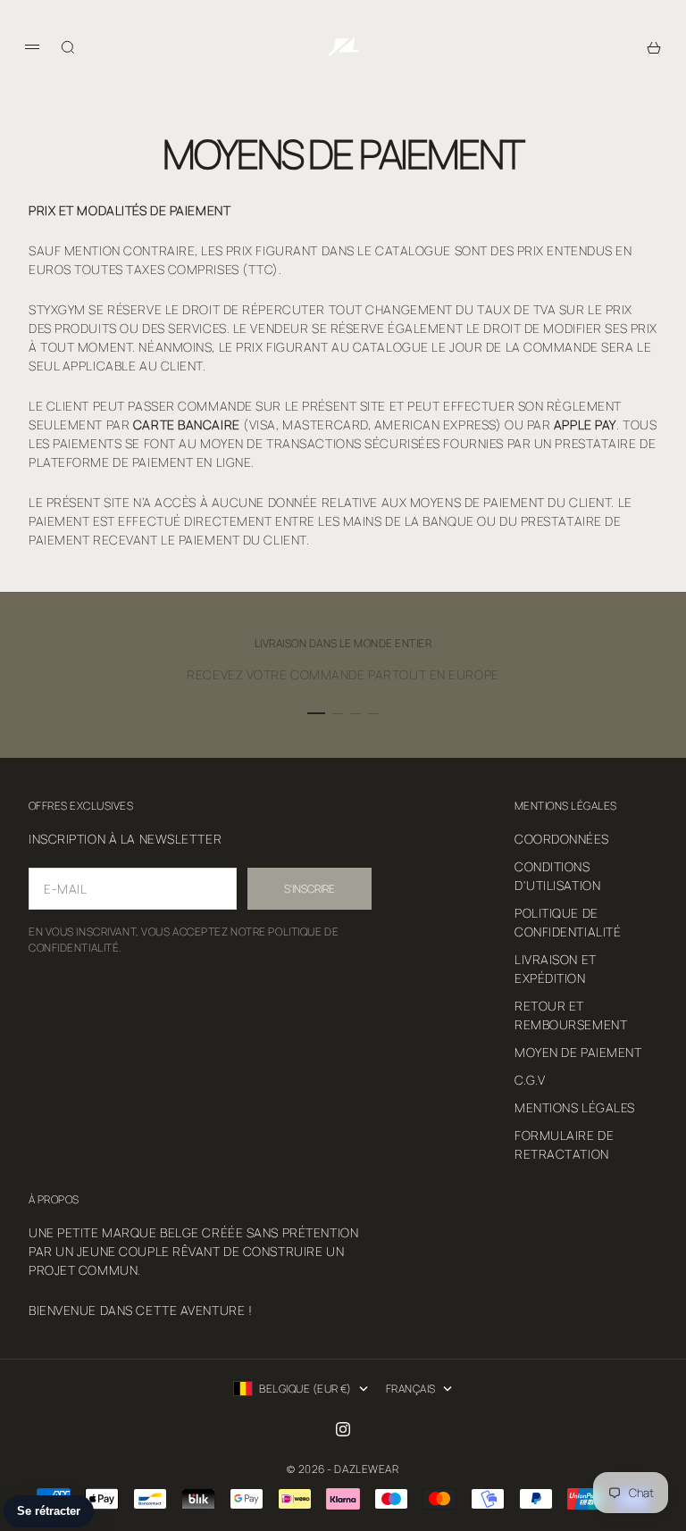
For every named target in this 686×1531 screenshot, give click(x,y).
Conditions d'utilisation (557, 876)
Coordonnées (561, 838)
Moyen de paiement (578, 1052)
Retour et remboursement (570, 1015)
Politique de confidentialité (567, 922)
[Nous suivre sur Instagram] (343, 1429)
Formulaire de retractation (564, 1144)
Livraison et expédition (555, 968)
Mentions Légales (574, 1107)
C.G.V (530, 1079)
